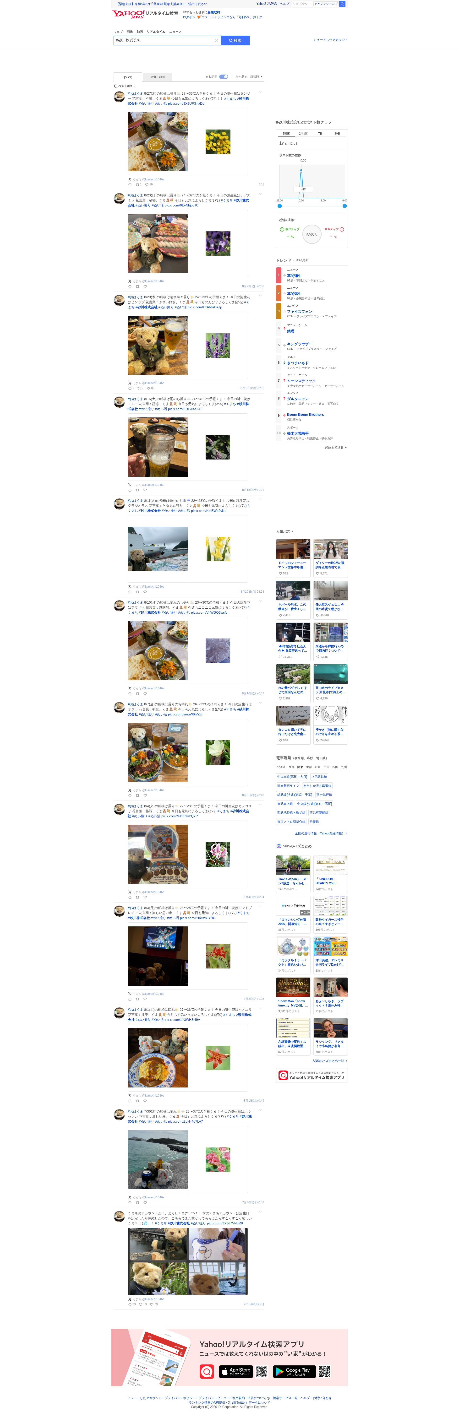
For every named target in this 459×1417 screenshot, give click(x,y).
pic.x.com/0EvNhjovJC (181, 205)
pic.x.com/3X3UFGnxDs (186, 103)
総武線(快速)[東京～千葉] (294, 794)
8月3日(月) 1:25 (254, 999)
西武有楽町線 (319, 812)
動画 (140, 31)
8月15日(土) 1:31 (253, 490)
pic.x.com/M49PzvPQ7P (179, 816)
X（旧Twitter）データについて (249, 1402)
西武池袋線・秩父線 (291, 812)
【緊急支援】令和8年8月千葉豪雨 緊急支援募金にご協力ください (161, 4)
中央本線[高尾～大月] (292, 777)
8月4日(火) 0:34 (254, 897)
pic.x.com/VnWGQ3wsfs (209, 612)
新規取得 (214, 12)
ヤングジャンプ (327, 3)
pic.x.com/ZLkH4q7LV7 (185, 1121)
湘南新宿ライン (288, 786)
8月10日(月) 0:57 (253, 693)
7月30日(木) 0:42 (253, 1202)
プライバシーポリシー (180, 1398)
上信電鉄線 (319, 777)
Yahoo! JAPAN (267, 3)
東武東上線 (285, 804)
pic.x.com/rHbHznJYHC (197, 918)
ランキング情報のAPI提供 (207, 1402)
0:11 (261, 184)
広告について (257, 1398)
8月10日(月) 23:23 (252, 591)
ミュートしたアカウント (331, 40)
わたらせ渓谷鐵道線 (317, 786)
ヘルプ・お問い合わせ (316, 1398)
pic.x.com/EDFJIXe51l (184, 409)
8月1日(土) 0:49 (254, 1100)
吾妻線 (314, 821)
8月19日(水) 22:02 (252, 388)
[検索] (342, 4)
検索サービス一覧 (285, 1398)
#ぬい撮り (146, 103)
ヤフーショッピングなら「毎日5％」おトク (232, 17)
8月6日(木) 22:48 (253, 795)
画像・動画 (157, 77)
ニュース (175, 31)
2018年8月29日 (254, 1304)
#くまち (230, 98)
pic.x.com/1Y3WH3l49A (182, 1020)
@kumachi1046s (153, 179)
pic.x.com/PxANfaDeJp (205, 307)
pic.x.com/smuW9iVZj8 (185, 714)
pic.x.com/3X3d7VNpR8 (225, 1223)
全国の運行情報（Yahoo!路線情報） (320, 833)
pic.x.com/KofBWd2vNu (208, 511)
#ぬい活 (161, 103)
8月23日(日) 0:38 (253, 286)
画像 (130, 31)
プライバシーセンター (214, 1398)
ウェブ (118, 31)
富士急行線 (324, 794)
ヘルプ (284, 3)
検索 (237, 40)
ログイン (189, 17)
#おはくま (135, 93)
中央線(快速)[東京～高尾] (314, 804)
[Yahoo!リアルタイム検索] (145, 12)
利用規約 (238, 1398)
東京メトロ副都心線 (291, 821)
